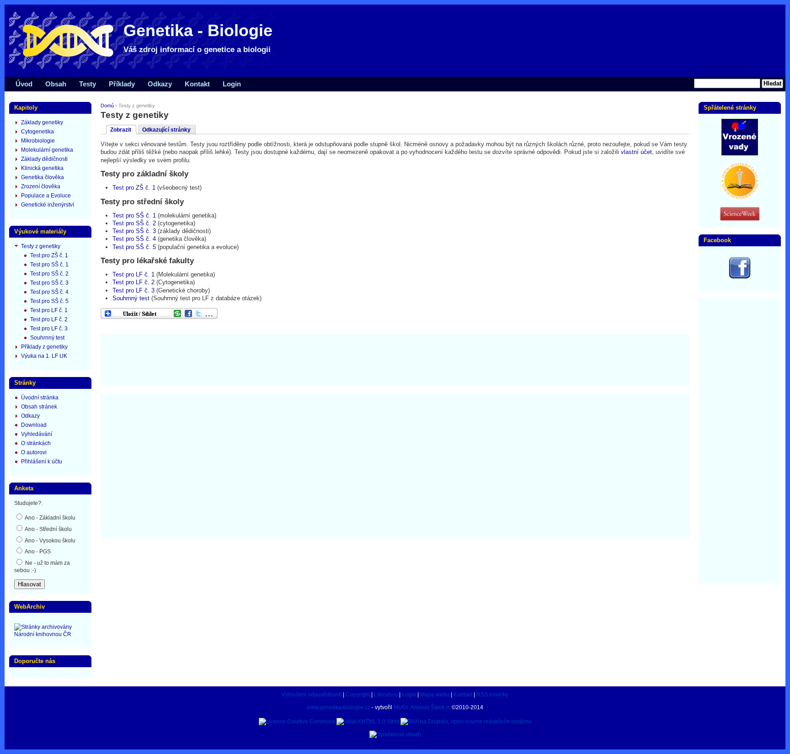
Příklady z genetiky (44, 347)
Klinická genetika (42, 168)
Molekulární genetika (47, 150)
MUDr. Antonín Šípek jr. (422, 707)
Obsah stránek (39, 407)
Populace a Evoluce (46, 195)
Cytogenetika (37, 131)
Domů (107, 105)
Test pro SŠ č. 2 (134, 223)
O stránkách (36, 443)
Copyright (358, 694)
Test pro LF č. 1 (133, 274)
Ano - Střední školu (48, 529)
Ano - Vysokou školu (49, 540)
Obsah (55, 84)
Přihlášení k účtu (41, 461)
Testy (87, 84)
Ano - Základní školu (49, 518)
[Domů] (146, 68)
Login (232, 84)
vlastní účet (636, 152)
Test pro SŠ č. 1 (134, 215)
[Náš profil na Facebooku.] (740, 277)
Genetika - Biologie (197, 30)
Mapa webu (434, 694)
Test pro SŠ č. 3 (134, 231)
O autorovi (34, 452)
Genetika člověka (42, 177)
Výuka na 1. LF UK (44, 356)
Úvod (24, 84)
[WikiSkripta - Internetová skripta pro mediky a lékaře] (739, 197)
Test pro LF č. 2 (133, 282)
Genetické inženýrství (47, 205)
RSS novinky (492, 694)
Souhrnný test (130, 298)
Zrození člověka (40, 186)
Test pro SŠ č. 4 (134, 238)
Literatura (386, 694)
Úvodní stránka (40, 397)
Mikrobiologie (38, 141)
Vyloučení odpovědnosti (312, 694)
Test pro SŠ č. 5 (134, 247)
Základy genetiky (42, 122)
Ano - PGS (37, 551)
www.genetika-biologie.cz (338, 707)
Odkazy (160, 84)
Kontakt (197, 84)
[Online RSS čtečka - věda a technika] (740, 219)
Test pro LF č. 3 (133, 290)
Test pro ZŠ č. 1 (133, 187)
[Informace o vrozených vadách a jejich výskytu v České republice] (739, 153)
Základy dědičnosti (44, 159)
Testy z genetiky (40, 246)
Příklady (122, 84)
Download (34, 425)
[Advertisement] (395, 358)
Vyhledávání (36, 434)
